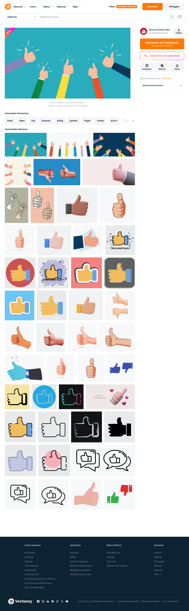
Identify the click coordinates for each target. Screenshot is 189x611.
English (158, 552)
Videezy (28, 561)
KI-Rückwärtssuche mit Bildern (40, 578)
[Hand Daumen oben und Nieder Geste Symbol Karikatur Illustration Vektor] (120, 305)
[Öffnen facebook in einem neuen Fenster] (38, 601)
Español (158, 557)
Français (158, 570)
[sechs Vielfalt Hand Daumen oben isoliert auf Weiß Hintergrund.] (70, 144)
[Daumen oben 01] (50, 337)
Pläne (112, 6)
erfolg (60, 120)
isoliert (114, 120)
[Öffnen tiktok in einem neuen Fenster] (57, 601)
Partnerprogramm (79, 561)
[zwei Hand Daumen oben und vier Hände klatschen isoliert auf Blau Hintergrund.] (114, 144)
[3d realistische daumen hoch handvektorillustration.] (76, 205)
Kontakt (110, 557)
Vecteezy (29, 557)
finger (87, 120)
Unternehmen (32, 565)
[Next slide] (130, 120)
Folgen (179, 33)
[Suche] (171, 17)
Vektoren (18, 6)
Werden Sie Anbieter (117, 565)
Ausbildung (30, 570)
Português (159, 561)
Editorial (61, 6)
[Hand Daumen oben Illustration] (121, 368)
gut (33, 120)
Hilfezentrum (113, 552)
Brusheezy (30, 552)
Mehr (75, 6)
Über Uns (111, 561)
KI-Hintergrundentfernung (38, 583)
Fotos (33, 6)
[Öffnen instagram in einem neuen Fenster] (43, 601)
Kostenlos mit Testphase (162, 44)
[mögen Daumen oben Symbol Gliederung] (103, 460)
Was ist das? (167, 78)
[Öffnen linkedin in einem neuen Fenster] (48, 601)
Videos (46, 6)
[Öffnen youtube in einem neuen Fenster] (67, 601)
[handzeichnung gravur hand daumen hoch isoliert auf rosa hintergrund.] (42, 205)
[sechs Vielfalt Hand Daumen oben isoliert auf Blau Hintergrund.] (26, 144)
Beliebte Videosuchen (81, 574)
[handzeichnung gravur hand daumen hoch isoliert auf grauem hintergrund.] (16, 205)
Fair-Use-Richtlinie (171, 601)
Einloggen (174, 6)
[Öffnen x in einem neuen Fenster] (62, 601)
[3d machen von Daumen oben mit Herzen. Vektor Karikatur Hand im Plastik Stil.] (110, 396)
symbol (73, 120)
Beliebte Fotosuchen (80, 570)
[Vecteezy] (8, 7)
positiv (100, 120)
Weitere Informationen (153, 85)
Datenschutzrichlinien (150, 601)
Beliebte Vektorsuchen (81, 565)
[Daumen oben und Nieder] (56, 172)
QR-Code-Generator (34, 587)
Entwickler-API (32, 574)
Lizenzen (74, 552)
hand (10, 120)
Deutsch (158, 565)
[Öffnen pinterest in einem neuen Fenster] (52, 601)
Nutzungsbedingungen (127, 601)
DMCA (73, 557)
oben (22, 120)
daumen (46, 120)
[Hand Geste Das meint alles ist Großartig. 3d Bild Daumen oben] (109, 172)
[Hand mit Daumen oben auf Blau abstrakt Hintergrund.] (88, 240)
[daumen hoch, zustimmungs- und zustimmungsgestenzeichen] (25, 368)
